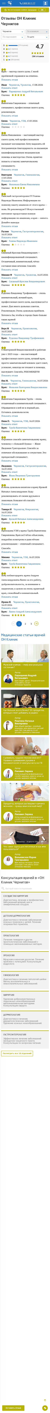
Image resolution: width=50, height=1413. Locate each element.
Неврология (31, 509)
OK (42, 10)
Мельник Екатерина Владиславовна (28, 387)
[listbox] (12, 31)
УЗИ (23, 120)
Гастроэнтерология (32, 231)
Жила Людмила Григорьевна (24, 475)
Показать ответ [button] (9, 87)
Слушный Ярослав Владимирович (27, 281)
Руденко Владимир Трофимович (26, 338)
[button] (45, 1400)
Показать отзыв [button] (9, 79)
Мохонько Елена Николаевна (24, 184)
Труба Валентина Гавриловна (24, 427)
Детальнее (32, 10)
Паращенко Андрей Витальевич (26, 91)
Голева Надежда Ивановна (23, 240)
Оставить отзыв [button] (13, 1408)
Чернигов (14, 84)
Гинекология (32, 174)
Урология (26, 84)
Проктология (30, 328)
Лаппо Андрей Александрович (25, 611)
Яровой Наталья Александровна (26, 518)
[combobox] (12, 37)
